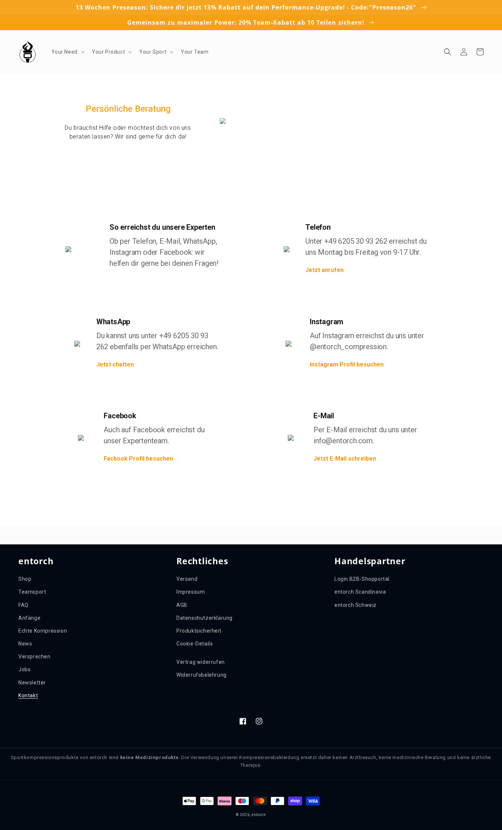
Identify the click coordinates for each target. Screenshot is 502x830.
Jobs (24, 669)
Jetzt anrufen (324, 269)
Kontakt (28, 695)
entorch (259, 815)
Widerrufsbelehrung (201, 675)
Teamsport (32, 592)
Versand (186, 579)
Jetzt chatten (115, 364)
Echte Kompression (42, 631)
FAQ (23, 605)
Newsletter (32, 683)
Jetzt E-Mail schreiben (344, 458)
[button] (67, 52)
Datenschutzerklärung (204, 618)
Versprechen (34, 656)
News (25, 644)
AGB (181, 605)
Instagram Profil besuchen (347, 364)
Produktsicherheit (198, 631)
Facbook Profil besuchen (138, 458)
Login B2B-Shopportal (362, 579)
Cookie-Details (194, 644)
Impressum (190, 592)
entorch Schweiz (355, 605)
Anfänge (29, 618)
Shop (24, 579)
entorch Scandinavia (360, 592)
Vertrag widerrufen (200, 662)
